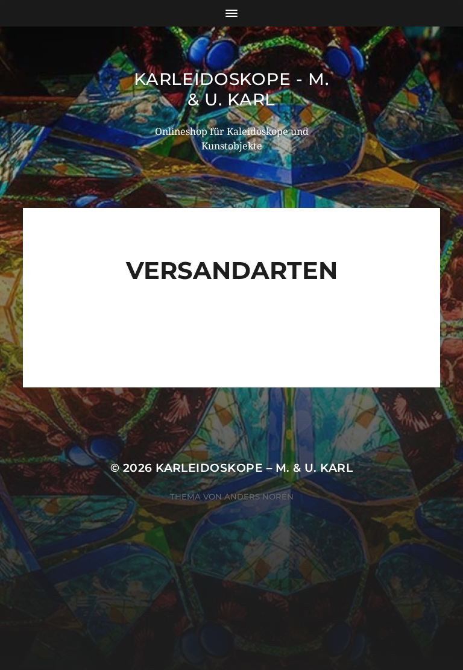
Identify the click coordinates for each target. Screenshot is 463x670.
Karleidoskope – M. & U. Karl (254, 468)
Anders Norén (259, 496)
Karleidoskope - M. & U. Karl (231, 89)
